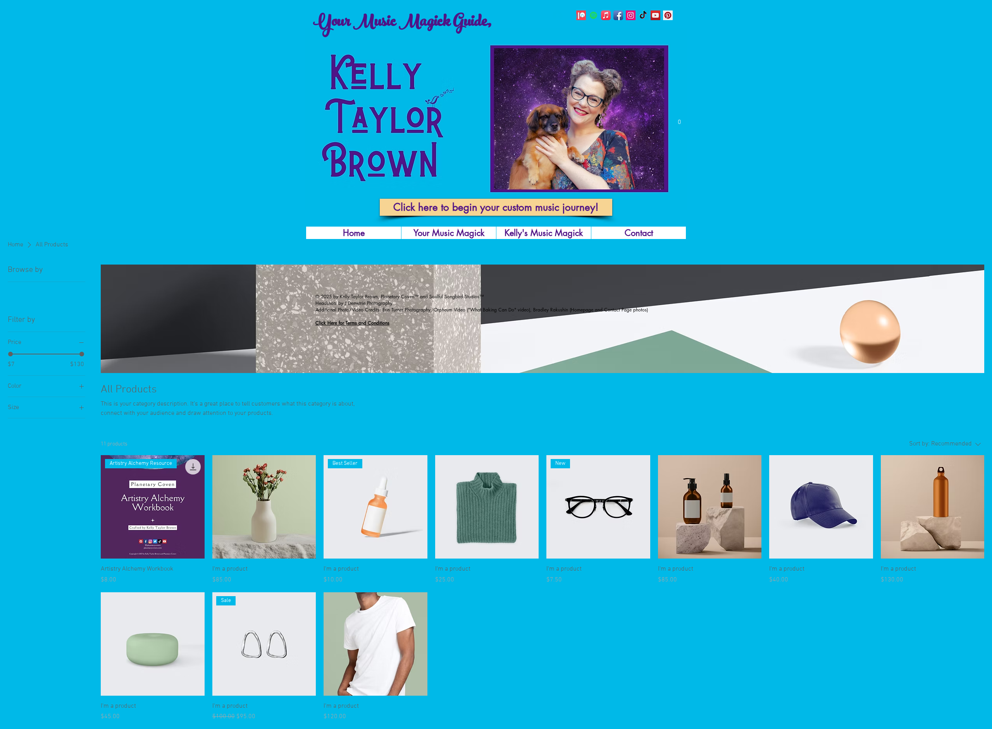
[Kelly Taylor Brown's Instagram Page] (631, 15)
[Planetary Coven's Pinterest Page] (668, 15)
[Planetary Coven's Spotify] (593, 15)
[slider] (10, 354)
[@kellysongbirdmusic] (618, 15)
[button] (679, 119)
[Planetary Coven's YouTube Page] (655, 15)
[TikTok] (643, 15)
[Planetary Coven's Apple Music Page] (606, 15)
